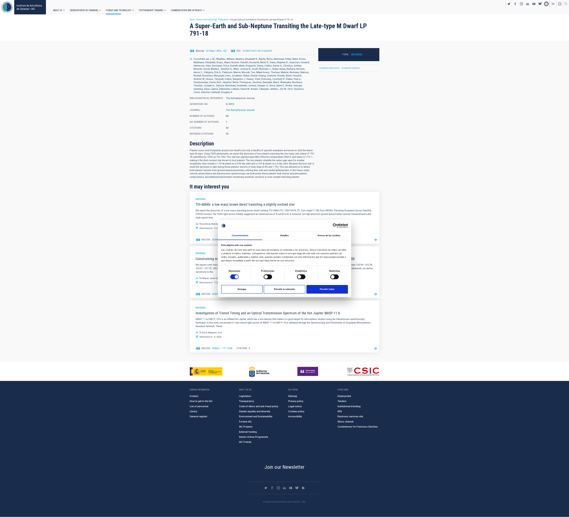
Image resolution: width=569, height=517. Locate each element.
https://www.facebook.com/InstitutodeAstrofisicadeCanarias (515, 4)
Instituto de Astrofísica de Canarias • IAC (29, 7)
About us (57, 10)
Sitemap (292, 396)
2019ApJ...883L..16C (216, 50)
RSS (340, 411)
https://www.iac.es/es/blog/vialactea (546, 4)
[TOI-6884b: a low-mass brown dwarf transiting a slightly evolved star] (375, 240)
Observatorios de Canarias (84, 10)
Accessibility (295, 416)
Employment (344, 396)
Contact (194, 396)
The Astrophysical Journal (240, 110)
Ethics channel (345, 421)
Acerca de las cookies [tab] (329, 235)
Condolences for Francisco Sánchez (358, 426)
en (553, 4)
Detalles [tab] (284, 235)
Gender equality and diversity (254, 411)
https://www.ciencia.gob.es (206, 371)
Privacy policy (295, 401)
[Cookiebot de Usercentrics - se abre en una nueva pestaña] (335, 225)
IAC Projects (245, 426)
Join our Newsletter (284, 467)
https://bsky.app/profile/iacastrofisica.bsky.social (540, 4)
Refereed (356, 54)
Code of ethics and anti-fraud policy (258, 406)
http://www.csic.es (363, 371)
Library (193, 411)
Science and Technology (118, 10)
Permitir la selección (284, 289)
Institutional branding (349, 406)
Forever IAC (245, 421)
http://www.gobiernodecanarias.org (259, 371)
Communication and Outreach (186, 10)
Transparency (246, 401)
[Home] (7, 7)
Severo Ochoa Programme (253, 437)
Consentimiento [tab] (240, 235)
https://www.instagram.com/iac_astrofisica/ (521, 4)
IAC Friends (245, 442)
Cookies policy (296, 411)
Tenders (342, 401)
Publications (223, 19)
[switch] (268, 277)
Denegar (242, 289)
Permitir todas (327, 289)
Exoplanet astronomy (329, 68)
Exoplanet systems (351, 68)
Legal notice (295, 406)
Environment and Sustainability (255, 416)
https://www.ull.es (308, 371)
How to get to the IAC (201, 401)
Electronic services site (350, 416)
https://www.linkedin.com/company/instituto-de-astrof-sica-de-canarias (528, 4)
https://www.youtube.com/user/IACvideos (534, 4)
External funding (248, 431)
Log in (560, 4)
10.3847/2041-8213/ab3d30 (257, 50)
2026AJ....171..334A (222, 348)
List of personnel (199, 406)
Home (192, 19)
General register (198, 416)
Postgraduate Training (151, 10)
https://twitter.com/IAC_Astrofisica (509, 4)
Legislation (245, 396)
